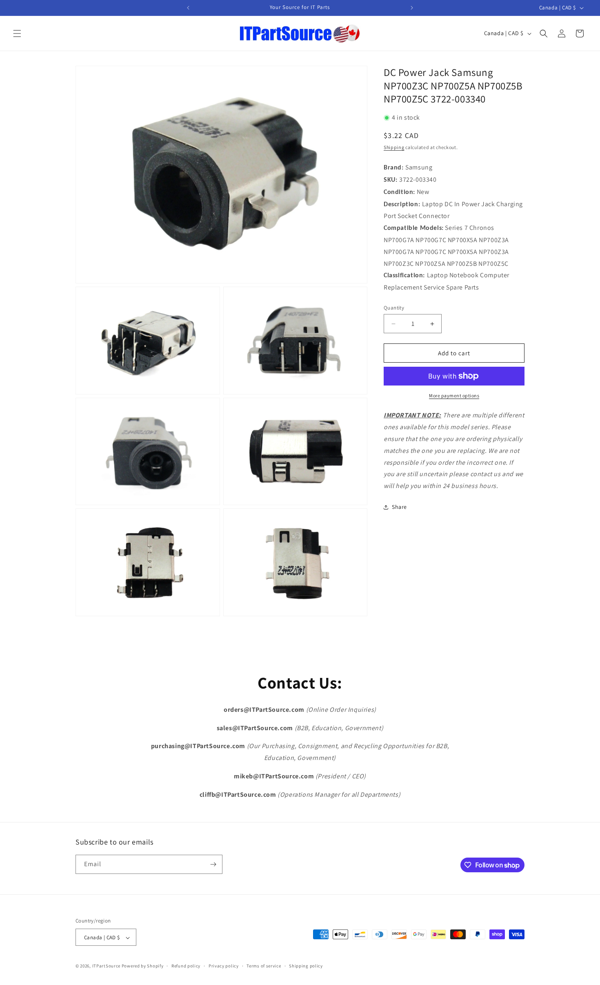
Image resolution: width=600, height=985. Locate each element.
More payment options (454, 395)
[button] (17, 33)
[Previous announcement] (188, 8)
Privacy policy (224, 966)
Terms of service (264, 966)
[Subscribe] (213, 864)
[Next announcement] (412, 8)
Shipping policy (306, 966)
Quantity (394, 307)
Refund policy (185, 966)
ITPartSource (106, 966)
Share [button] (399, 506)
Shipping (394, 147)
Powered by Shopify (143, 966)
